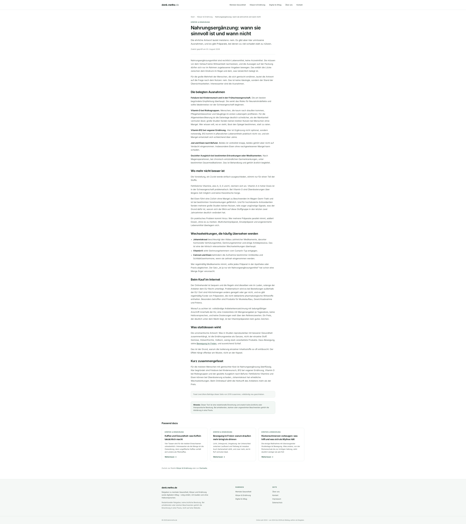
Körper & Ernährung (257, 5)
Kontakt (299, 5)
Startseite (203, 468)
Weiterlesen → (171, 457)
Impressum (276, 499)
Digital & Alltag (275, 5)
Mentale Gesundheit (238, 5)
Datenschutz (277, 502)
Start (193, 17)
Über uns (289, 5)
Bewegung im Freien (206, 343)
